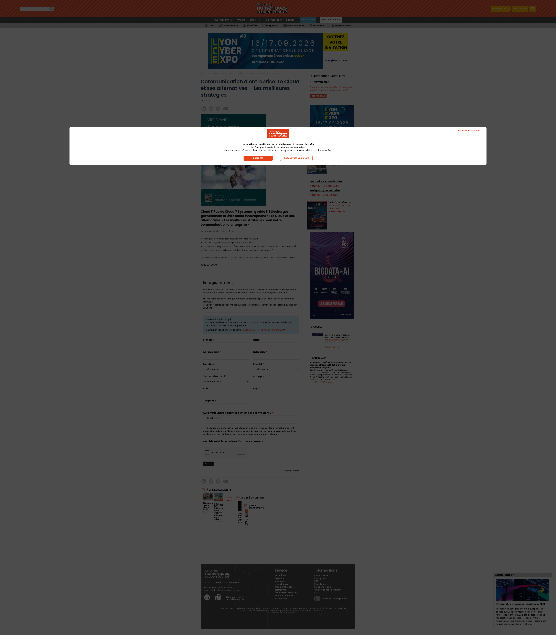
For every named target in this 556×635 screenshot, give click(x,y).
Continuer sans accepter (467, 130)
